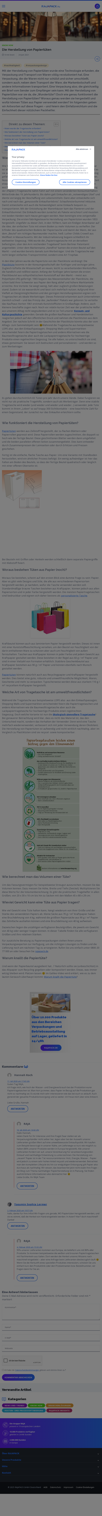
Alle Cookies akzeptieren (75, 182)
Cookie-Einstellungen (25, 182)
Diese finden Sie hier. (49, 175)
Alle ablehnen (82, 149)
